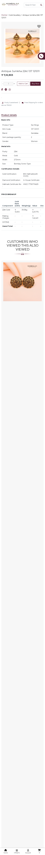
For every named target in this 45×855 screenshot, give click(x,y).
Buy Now (35, 84)
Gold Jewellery (15, 15)
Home (4, 15)
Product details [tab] (9, 115)
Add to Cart (23, 84)
